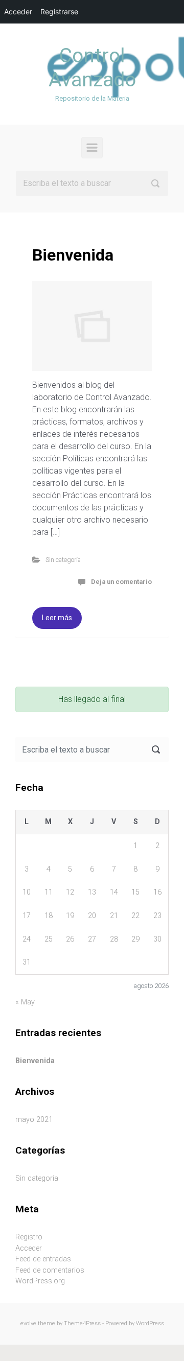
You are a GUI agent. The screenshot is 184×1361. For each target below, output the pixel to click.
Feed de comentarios (49, 1270)
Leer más (57, 618)
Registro (28, 1237)
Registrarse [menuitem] (59, 11)
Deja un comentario (121, 581)
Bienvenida (72, 255)
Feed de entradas (43, 1259)
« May (25, 1002)
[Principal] (92, 147)
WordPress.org (40, 1281)
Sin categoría (63, 560)
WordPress (150, 1323)
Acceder (28, 1248)
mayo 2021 (34, 1119)
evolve (28, 1323)
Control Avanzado (92, 67)
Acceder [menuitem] (18, 11)
